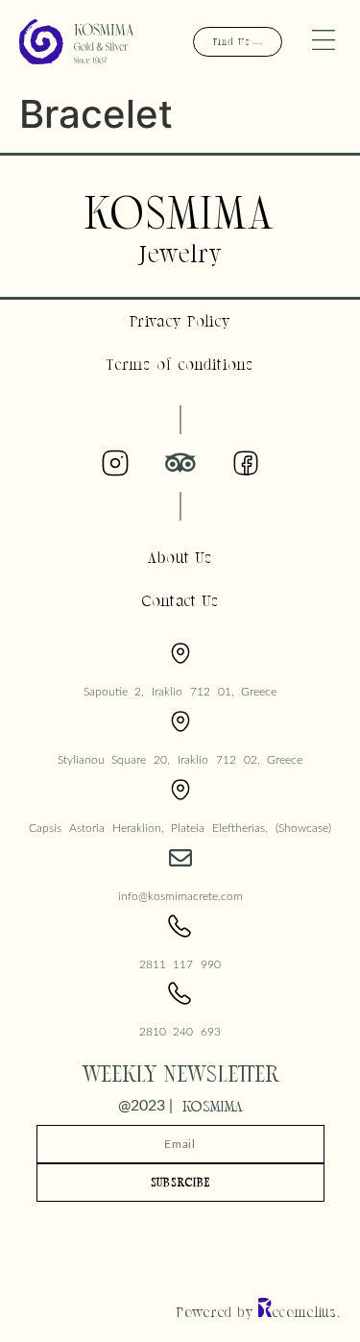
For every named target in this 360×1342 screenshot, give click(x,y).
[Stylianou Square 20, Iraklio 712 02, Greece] (180, 721)
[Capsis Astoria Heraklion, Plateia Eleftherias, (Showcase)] (180, 789)
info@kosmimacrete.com (180, 896)
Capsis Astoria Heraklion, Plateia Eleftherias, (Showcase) (180, 828)
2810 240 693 (180, 1031)
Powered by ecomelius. (259, 1312)
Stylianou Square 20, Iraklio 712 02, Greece (180, 760)
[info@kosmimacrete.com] (180, 857)
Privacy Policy (179, 320)
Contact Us (180, 600)
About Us (180, 557)
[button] (323, 42)
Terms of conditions (179, 364)
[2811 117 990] (179, 926)
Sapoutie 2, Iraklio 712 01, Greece (180, 691)
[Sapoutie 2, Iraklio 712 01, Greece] (180, 653)
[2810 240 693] (179, 993)
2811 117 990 (180, 964)
